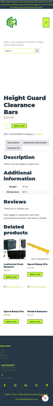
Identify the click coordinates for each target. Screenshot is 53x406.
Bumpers (32, 42)
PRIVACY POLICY (11, 394)
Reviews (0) (13, 148)
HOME (2, 351)
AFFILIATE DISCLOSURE (39, 394)
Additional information (35, 142)
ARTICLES (3, 356)
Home (6, 42)
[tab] (13, 142)
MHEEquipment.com (30, 399)
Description (13, 142)
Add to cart (19, 126)
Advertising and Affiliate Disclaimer (28, 7)
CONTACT (4, 358)
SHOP (2, 353)
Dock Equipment (18, 42)
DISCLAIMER (24, 394)
